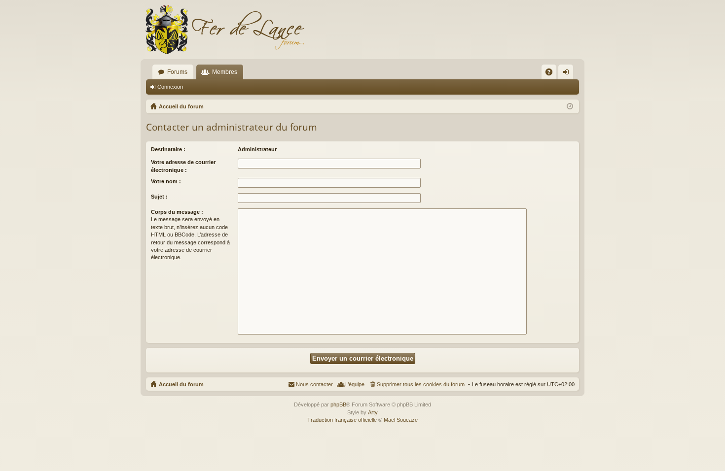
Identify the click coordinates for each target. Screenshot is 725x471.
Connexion (170, 87)
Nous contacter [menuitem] (314, 384)
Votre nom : (166, 181)
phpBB (338, 404)
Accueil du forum (181, 384)
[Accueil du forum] (224, 29)
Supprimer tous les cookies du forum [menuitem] (421, 384)
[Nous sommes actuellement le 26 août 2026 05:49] (570, 106)
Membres (224, 71)
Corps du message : (177, 212)
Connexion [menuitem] (567, 73)
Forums (177, 71)
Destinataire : (168, 149)
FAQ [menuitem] (552, 73)
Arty (373, 412)
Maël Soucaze (401, 420)
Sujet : (159, 197)
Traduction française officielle (342, 420)
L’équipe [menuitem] (354, 384)
